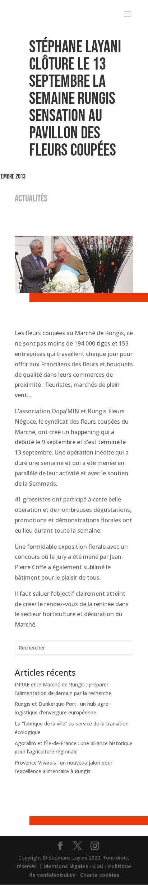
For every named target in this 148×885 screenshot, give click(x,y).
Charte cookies (99, 874)
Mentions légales (65, 866)
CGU (98, 866)
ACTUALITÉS (31, 198)
